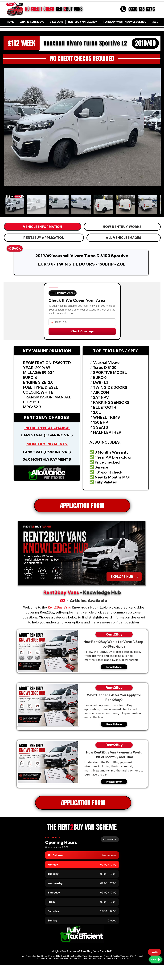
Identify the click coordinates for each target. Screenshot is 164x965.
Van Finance (50, 956)
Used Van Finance (134, 956)
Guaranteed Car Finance (102, 958)
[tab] (42, 227)
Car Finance (41, 958)
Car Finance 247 (121, 958)
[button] (47, 473)
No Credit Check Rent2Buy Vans (72, 956)
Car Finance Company (58, 958)
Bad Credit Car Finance (79, 958)
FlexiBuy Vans (118, 956)
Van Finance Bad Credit (32, 956)
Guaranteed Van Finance (99, 956)
